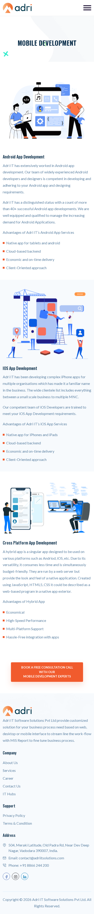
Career (8, 778)
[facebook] (6, 876)
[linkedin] (24, 876)
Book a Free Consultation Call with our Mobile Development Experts (47, 672)
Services (9, 770)
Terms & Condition (17, 823)
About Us (10, 762)
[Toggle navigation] (87, 7)
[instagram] (15, 876)
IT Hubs (9, 794)
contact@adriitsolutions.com (41, 858)
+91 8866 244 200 (34, 865)
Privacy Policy (14, 815)
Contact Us (12, 786)
